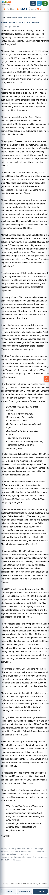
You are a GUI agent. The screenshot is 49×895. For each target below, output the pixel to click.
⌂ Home (8, 891)
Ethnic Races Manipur (30, 18)
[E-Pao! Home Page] (6, 3)
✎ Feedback (24, 891)
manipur (20, 18)
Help (5, 883)
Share (41, 891)
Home (14, 18)
